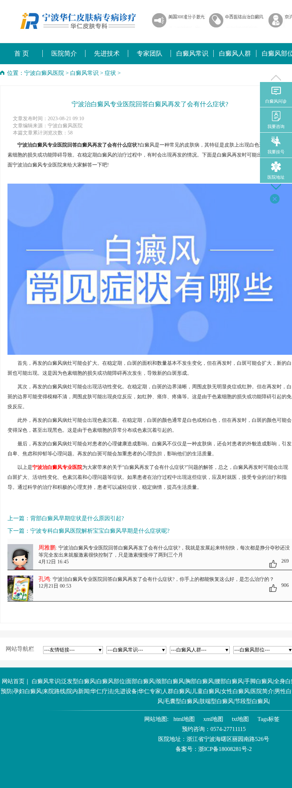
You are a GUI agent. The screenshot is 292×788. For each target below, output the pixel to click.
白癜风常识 (84, 73)
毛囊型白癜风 (181, 701)
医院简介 (262, 691)
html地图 (184, 719)
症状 (110, 73)
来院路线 (54, 691)
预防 (6, 691)
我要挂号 (276, 151)
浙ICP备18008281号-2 (225, 749)
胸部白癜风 (199, 681)
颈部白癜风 (170, 681)
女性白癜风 (235, 691)
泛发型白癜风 (78, 681)
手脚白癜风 (258, 681)
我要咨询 (276, 126)
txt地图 (240, 719)
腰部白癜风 (229, 681)
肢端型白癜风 (216, 701)
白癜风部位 (111, 681)
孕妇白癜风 (27, 691)
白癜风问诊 (276, 101)
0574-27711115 (228, 729)
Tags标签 (268, 719)
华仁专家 (149, 691)
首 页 (21, 53)
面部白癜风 (140, 681)
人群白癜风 (176, 691)
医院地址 (276, 177)
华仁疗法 (101, 691)
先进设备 (125, 691)
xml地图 (213, 719)
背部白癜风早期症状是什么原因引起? (77, 518)
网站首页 (13, 681)
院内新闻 (78, 691)
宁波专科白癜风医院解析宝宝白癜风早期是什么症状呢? (100, 531)
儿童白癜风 (206, 691)
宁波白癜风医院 (44, 73)
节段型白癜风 (252, 701)
